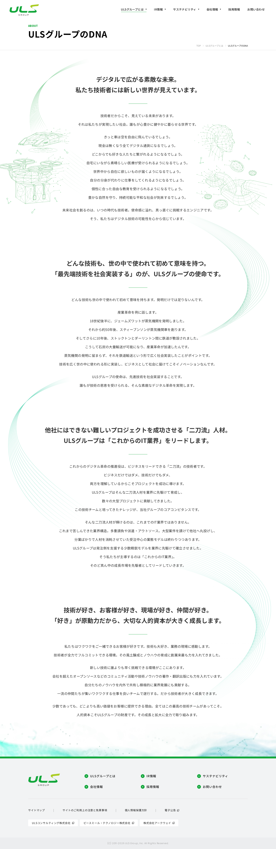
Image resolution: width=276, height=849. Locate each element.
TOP (198, 45)
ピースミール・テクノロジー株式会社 (107, 823)
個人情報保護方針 (136, 810)
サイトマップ (36, 810)
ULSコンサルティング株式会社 (51, 823)
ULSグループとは (214, 45)
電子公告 (170, 810)
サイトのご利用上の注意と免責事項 (85, 810)
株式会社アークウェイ (157, 823)
